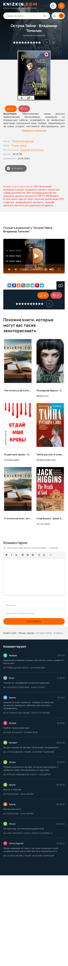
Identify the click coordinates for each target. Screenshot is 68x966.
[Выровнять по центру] (27, 554)
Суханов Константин (32, 149)
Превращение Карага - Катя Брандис (25, 667)
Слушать (17, 168)
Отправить (34, 621)
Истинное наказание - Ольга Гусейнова (28, 712)
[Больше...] (50, 554)
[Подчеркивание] (16, 554)
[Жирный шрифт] (6, 554)
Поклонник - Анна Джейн (20, 794)
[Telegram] (32, 285)
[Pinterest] (37, 285)
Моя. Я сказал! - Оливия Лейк (22, 732)
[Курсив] (11, 554)
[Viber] (23, 285)
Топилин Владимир (23, 141)
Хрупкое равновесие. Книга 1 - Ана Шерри (28, 774)
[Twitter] (42, 285)
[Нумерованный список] (44, 554)
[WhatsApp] (28, 285)
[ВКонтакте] (9, 285)
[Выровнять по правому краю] (32, 554)
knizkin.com (9, 632)
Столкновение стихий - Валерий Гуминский (30, 752)
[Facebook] (14, 285)
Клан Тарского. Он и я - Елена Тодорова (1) (29, 833)
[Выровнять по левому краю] (22, 554)
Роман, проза (19, 145)
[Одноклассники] (19, 285)
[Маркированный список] (39, 554)
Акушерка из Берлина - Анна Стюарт (25, 687)
